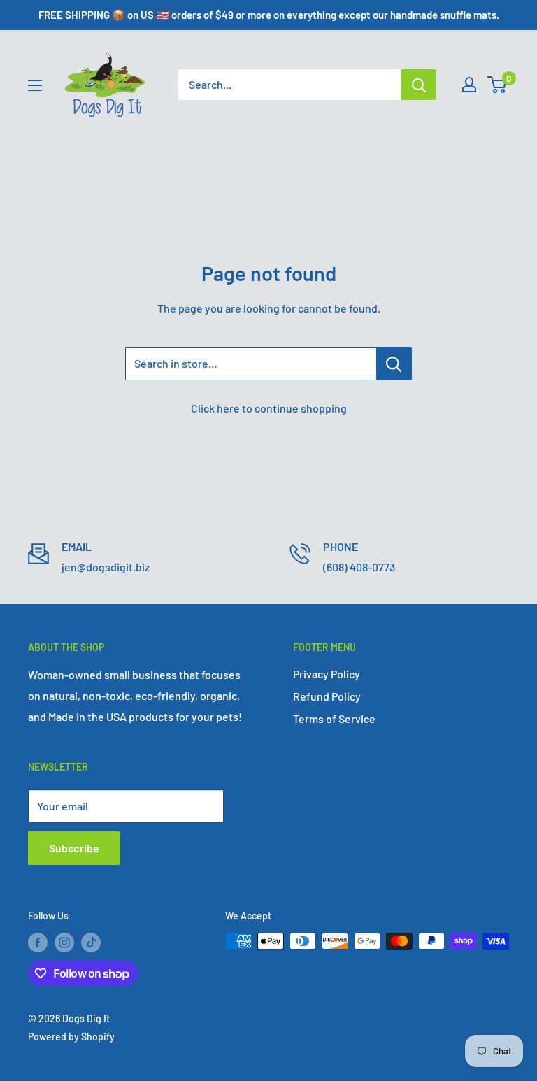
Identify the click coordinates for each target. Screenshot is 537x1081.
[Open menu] (35, 85)
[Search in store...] (394, 363)
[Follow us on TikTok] (91, 942)
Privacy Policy (326, 673)
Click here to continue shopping (269, 408)
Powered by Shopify (71, 1037)
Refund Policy (327, 696)
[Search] (418, 84)
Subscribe (74, 847)
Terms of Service (334, 718)
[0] (497, 84)
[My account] (469, 84)
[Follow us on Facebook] (38, 942)
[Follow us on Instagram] (64, 942)
